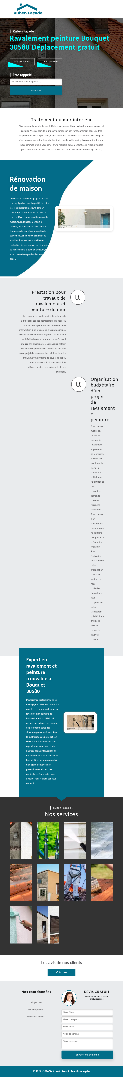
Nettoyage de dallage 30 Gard (102, 849)
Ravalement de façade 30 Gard (49, 891)
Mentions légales (80, 1071)
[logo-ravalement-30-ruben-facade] (25, 9)
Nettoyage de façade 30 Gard (75, 849)
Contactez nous (50, 61)
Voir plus (61, 972)
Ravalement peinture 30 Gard (22, 849)
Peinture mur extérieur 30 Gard (23, 932)
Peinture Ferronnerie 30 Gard (49, 849)
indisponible (37, 1009)
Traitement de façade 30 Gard (49, 933)
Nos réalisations (22, 61)
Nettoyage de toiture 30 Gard (21, 891)
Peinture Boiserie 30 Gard (103, 891)
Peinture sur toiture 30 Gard (76, 891)
